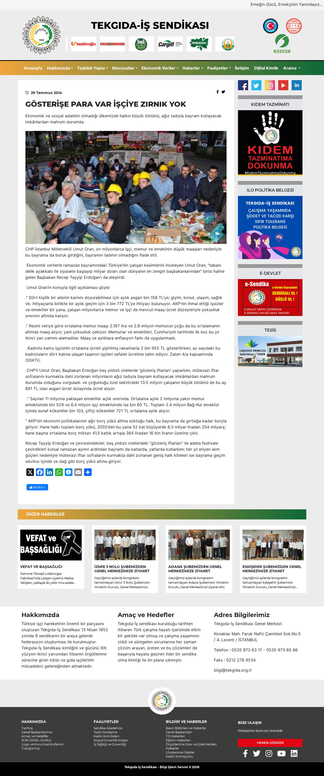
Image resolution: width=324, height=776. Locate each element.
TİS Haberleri (175, 736)
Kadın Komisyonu (179, 756)
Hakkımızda (58, 68)
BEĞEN (38, 487)
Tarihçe (27, 728)
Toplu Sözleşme (105, 732)
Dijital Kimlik (266, 68)
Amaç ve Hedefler (35, 736)
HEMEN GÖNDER (270, 743)
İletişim (242, 68)
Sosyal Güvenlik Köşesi (111, 740)
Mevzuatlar (123, 68)
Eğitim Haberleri (178, 740)
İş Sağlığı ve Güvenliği (110, 744)
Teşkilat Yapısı (91, 68)
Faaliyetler (217, 68)
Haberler (191, 68)
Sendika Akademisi (108, 728)
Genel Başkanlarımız (37, 732)
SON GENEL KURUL (37, 740)
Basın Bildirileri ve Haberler (186, 728)
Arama (290, 68)
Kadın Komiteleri (106, 736)
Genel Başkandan (179, 732)
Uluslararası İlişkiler (180, 752)
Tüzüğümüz (31, 748)
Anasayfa (33, 68)
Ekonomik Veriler (158, 68)
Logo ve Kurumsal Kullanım (43, 744)
